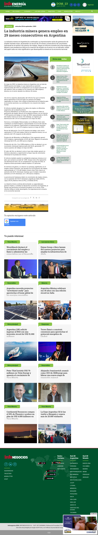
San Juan (73, 499)
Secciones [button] (16, 11)
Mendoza (73, 488)
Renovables (11, 283)
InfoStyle (73, 477)
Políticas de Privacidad (52, 525)
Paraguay (86, 474)
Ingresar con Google (11, 222)
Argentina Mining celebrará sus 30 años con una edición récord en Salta (62, 99)
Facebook (60, 463)
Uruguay (86, 477)
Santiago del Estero (74, 508)
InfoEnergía (74, 469)
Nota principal (12, 324)
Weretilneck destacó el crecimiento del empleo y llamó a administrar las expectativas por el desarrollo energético (63, 68)
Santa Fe (73, 505)
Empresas (45, 324)
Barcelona (86, 463)
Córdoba (73, 466)
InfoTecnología (75, 480)
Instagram (61, 469)
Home (8, 11)
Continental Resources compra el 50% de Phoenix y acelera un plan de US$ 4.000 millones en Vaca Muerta (62, 149)
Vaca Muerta (12, 242)
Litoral (72, 485)
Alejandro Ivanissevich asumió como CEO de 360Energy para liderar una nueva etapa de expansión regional (62, 138)
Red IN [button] (77, 11)
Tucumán (73, 512)
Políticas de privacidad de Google (54, 527)
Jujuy (72, 482)
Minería (9, 26)
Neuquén (73, 491)
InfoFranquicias (76, 471)
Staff (59, 11)
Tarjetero (51, 11)
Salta (72, 496)
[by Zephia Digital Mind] (49, 532)
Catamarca (74, 463)
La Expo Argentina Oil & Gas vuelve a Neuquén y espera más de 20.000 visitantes (62, 160)
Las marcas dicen (48, 242)
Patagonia (73, 494)
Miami (85, 471)
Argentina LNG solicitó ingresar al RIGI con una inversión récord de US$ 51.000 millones (62, 108)
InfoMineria (74, 474)
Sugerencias (8, 471)
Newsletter (68, 11)
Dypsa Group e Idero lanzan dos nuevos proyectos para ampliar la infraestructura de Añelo (62, 79)
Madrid (85, 469)
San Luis (73, 502)
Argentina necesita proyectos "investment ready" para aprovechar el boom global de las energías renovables (62, 89)
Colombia (86, 466)
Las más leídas (40, 11)
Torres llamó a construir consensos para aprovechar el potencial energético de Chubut (62, 117)
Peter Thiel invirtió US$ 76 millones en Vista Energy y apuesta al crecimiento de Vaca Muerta (62, 127)
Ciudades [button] (27, 11)
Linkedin (60, 466)
